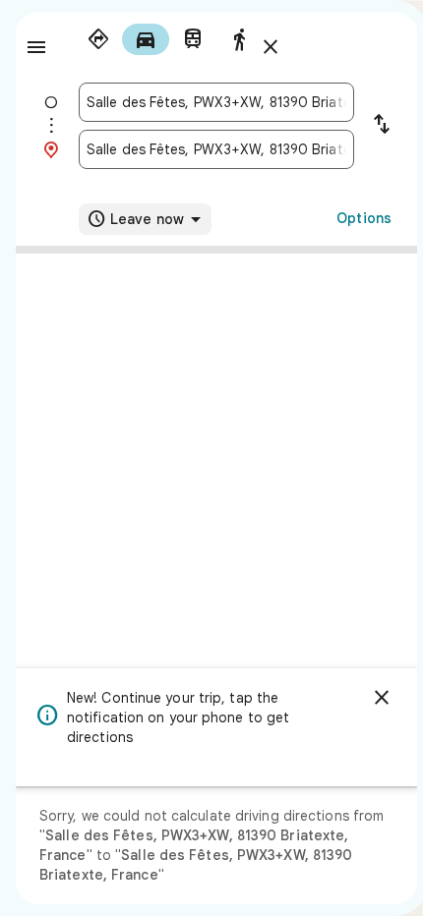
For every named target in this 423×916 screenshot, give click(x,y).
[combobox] (216, 102)
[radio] (98, 39)
